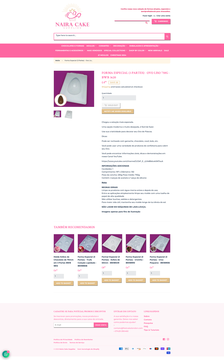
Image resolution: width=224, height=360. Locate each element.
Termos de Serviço (77, 342)
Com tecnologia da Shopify (88, 349)
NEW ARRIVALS (155, 50)
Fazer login (147, 16)
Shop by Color (137, 50)
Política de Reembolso (84, 339)
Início (57, 60)
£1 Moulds (103, 55)
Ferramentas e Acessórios (69, 50)
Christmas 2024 (118, 55)
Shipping (106, 87)
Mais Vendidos (94, 50)
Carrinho (163, 21)
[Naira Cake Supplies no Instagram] (168, 339)
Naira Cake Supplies (67, 349)
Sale (166, 50)
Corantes (104, 46)
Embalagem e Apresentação (144, 46)
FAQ (146, 326)
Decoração (119, 46)
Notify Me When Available (117, 111)
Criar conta (100, 325)
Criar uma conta (163, 16)
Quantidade (107, 93)
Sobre (146, 316)
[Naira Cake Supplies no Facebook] (164, 339)
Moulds (90, 46)
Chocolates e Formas (72, 46)
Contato (148, 320)
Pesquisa (148, 323)
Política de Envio (60, 342)
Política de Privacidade (63, 339)
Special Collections (115, 50)
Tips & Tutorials (151, 330)
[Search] (167, 36)
